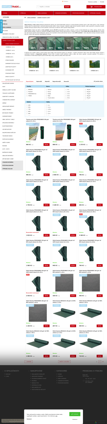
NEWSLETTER (35, 383)
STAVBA (4, 20)
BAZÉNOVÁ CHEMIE (7, 152)
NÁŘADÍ (4, 103)
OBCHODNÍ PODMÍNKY (37, 376)
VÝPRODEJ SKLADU (7, 168)
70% (29, 109)
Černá (49, 91)
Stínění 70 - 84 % (10, 50)
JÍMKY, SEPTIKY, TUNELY (8, 119)
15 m (68, 93)
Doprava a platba (92, 1)
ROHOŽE (4, 145)
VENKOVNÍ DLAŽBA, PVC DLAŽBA (10, 37)
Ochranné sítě (9, 70)
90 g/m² (89, 95)
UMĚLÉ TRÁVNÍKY (6, 109)
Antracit (49, 89)
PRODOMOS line (32, 93)
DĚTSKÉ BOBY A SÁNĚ (7, 158)
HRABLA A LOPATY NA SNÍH (9, 89)
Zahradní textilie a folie (12, 63)
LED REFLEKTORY (7, 129)
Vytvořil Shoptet (101, 422)
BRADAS (30, 89)
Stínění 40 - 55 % (10, 47)
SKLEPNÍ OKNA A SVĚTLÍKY (9, 132)
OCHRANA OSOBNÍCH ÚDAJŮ (39, 378)
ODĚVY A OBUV (6, 142)
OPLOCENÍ (5, 30)
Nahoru (29, 361)
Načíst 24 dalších (64, 361)
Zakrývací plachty (10, 66)
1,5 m (49, 111)
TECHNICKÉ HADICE (7, 135)
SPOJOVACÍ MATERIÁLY (8, 122)
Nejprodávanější (57, 81)
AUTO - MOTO (5, 149)
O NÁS (7, 376)
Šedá (49, 95)
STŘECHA (4, 24)
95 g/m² (89, 97)
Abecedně (66, 81)
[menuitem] (10, 13)
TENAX (30, 95)
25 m (68, 95)
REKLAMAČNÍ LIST (36, 387)
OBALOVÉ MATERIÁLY (7, 155)
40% (29, 105)
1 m (49, 105)
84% (29, 113)
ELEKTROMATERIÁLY (7, 126)
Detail (46, 144)
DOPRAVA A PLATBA (36, 385)
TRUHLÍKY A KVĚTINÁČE (8, 93)
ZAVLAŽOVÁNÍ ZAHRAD (8, 83)
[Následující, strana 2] (99, 361)
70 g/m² (89, 93)
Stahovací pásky (10, 73)
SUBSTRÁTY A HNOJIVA (8, 96)
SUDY (3, 86)
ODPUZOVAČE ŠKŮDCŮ (8, 106)
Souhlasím (75, 414)
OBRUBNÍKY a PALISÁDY (8, 34)
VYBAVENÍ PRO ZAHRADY (8, 99)
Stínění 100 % (9, 56)
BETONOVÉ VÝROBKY (7, 113)
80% (29, 111)
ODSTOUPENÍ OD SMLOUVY (39, 389)
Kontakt (102, 1)
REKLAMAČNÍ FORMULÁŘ (38, 374)
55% (29, 107)
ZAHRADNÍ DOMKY (7, 116)
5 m (68, 89)
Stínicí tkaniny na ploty (12, 43)
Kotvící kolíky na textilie (12, 80)
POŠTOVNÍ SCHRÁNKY (8, 139)
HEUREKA (34, 380)
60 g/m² (89, 91)
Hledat (67, 6)
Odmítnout (74, 419)
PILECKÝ (30, 91)
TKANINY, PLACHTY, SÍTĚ (8, 40)
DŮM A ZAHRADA (6, 27)
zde (56, 416)
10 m (68, 91)
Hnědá (49, 93)
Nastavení (29, 418)
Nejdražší (47, 81)
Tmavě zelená (51, 97)
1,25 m (49, 109)
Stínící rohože (9, 60)
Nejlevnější (39, 81)
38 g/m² (89, 89)
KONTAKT (8, 374)
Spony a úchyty (9, 76)
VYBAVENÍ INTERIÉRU (7, 162)
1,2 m (49, 107)
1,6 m (49, 113)
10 (102, 361)
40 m (68, 97)
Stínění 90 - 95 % (10, 53)
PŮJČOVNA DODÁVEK (7, 165)
